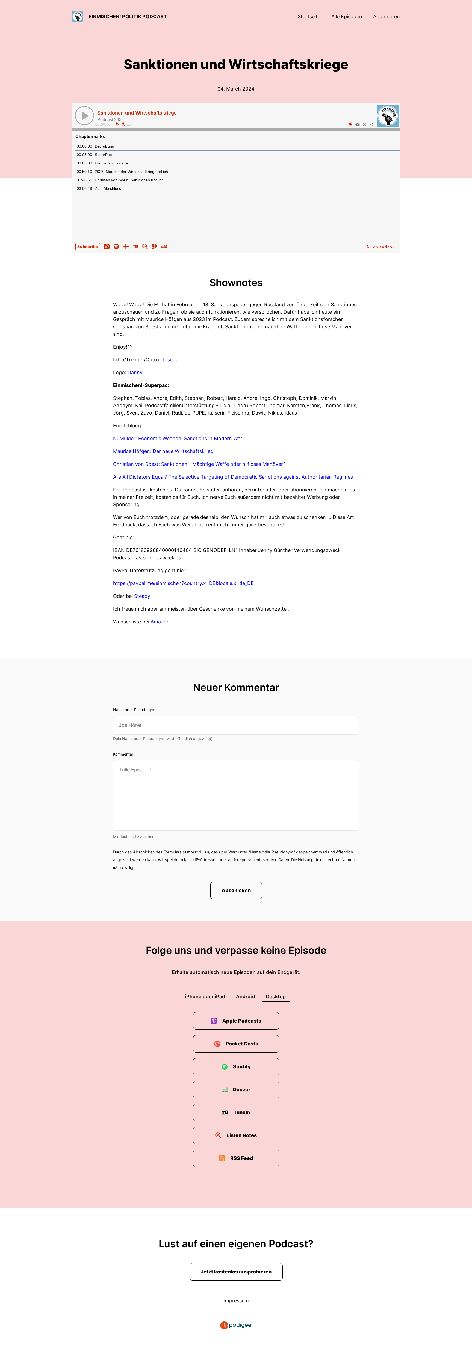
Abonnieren (386, 16)
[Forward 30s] (123, 124)
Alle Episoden (346, 16)
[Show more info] (364, 124)
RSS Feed (241, 1158)
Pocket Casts (242, 1044)
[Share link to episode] (371, 124)
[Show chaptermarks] (350, 124)
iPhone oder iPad (205, 996)
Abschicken (236, 890)
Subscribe (87, 246)
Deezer (241, 1089)
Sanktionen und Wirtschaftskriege (137, 113)
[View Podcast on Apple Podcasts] (107, 246)
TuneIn (242, 1112)
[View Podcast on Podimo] (154, 246)
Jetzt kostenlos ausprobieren (236, 1272)
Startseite (309, 16)
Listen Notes (242, 1135)
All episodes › (380, 247)
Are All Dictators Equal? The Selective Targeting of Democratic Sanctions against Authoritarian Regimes (233, 477)
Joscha (170, 359)
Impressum (236, 1300)
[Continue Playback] (84, 115)
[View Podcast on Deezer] (164, 246)
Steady (142, 596)
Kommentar (123, 754)
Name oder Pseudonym (134, 709)
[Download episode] (357, 124)
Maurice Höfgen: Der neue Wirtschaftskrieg (163, 451)
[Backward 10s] (116, 124)
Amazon (160, 622)
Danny (135, 372)
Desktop (276, 996)
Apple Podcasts (241, 1021)
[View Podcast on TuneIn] (135, 246)
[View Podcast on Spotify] (116, 246)
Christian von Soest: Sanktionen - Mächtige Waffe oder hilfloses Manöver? (199, 464)
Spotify (242, 1066)
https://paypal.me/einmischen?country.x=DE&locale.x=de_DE (183, 583)
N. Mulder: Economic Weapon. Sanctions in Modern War (177, 438)
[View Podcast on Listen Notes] (145, 246)
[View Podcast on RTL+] (126, 246)
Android (245, 996)
